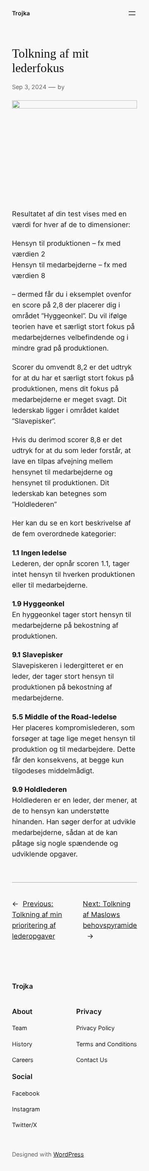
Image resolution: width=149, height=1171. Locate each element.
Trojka (21, 13)
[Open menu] (132, 13)
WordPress (68, 1154)
